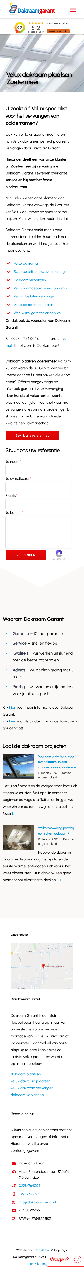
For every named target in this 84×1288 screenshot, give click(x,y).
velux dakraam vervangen (32, 1088)
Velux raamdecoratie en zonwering (41, 288)
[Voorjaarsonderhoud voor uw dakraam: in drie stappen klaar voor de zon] (18, 766)
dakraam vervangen (27, 1095)
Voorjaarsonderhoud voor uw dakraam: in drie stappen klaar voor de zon (57, 761)
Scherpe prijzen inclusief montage (40, 272)
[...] (13, 813)
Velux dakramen (26, 263)
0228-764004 (29, 1186)
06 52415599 (29, 1194)
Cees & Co (42, 1250)
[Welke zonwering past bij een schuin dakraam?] (18, 837)
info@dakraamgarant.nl (37, 1202)
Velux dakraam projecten (33, 305)
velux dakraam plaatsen (30, 1081)
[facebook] (42, 1273)
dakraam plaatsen (26, 1074)
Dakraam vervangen (30, 280)
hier (12, 707)
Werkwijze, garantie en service (37, 313)
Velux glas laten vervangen (35, 296)
